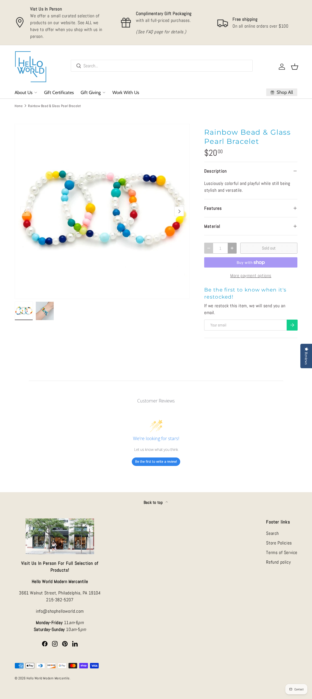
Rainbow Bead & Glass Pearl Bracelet (54, 106)
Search (272, 533)
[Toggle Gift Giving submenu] (104, 92)
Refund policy (278, 562)
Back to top (154, 502)
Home (19, 106)
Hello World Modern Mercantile (47, 678)
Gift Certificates (59, 92)
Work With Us (125, 92)
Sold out (269, 248)
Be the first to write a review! (156, 461)
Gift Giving (91, 92)
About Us (23, 92)
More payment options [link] (250, 276)
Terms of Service (281, 552)
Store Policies (279, 543)
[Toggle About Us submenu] (35, 92)
